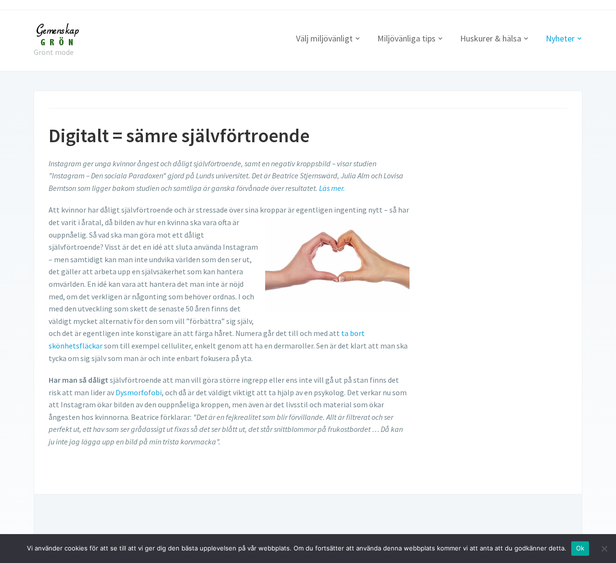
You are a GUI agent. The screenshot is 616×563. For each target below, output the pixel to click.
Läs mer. (332, 188)
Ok (580, 548)
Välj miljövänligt (324, 38)
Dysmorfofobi (139, 392)
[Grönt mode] (58, 33)
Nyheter (560, 38)
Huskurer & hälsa (490, 38)
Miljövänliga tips (406, 38)
